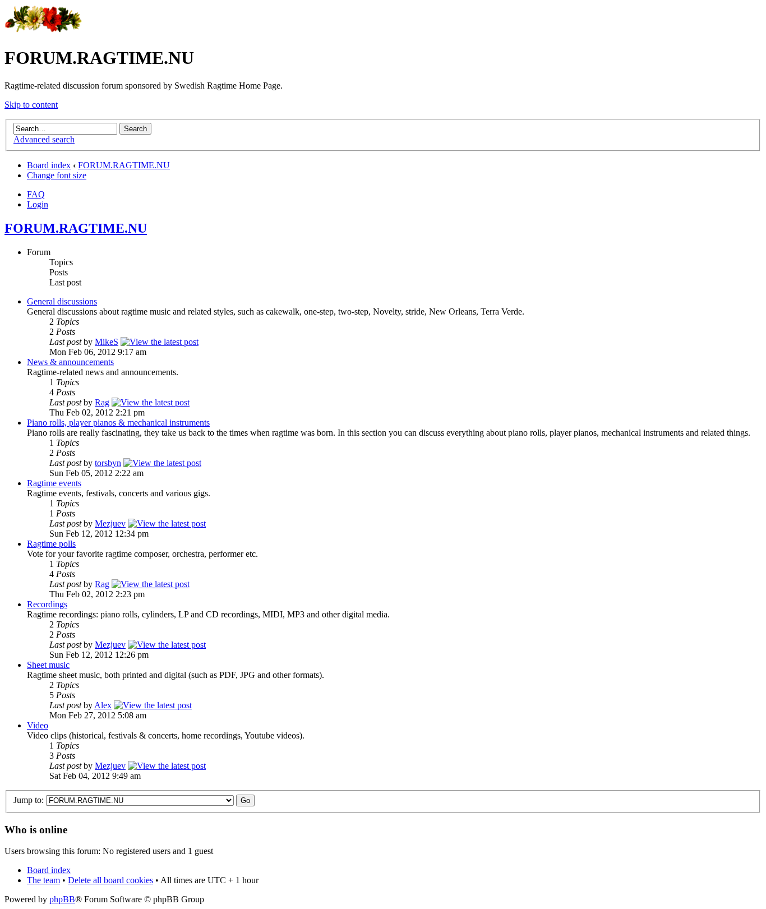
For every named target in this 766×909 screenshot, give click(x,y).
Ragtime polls (51, 543)
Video (37, 725)
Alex (103, 705)
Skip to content (31, 104)
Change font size (56, 175)
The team (43, 880)
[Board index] (43, 30)
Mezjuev (110, 523)
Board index (49, 165)
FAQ (36, 194)
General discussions (62, 301)
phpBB (62, 899)
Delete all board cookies (110, 880)
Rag (102, 402)
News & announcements (70, 362)
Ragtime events (54, 483)
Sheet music (48, 665)
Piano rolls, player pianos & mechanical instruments (118, 422)
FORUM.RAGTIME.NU (124, 165)
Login (37, 204)
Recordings (47, 604)
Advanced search (44, 139)
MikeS (106, 342)
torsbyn (108, 463)
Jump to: (28, 800)
